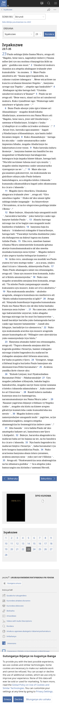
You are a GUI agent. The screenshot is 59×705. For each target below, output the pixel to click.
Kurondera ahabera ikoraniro (16, 600)
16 (6, 259)
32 (17, 435)
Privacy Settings (44, 691)
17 (52, 266)
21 (30, 309)
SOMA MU (7, 16)
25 (40, 367)
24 (32, 360)
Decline (18, 699)
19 (4, 291)
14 (28, 227)
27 (43, 378)
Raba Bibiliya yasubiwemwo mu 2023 (16, 22)
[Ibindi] (54, 9)
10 (29, 169)
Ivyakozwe (8, 9)
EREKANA (8, 28)
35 (4, 460)
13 (30, 220)
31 (6, 428)
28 (25, 392)
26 (6, 374)
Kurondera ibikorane (12, 606)
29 (52, 399)
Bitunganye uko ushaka (38, 699)
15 (19, 241)
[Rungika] (48, 9)
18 (34, 277)
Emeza (7, 699)
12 (6, 212)
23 (4, 54)
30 (14, 414)
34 (42, 449)
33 (26, 442)
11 (6, 191)
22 (45, 327)
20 (44, 299)
